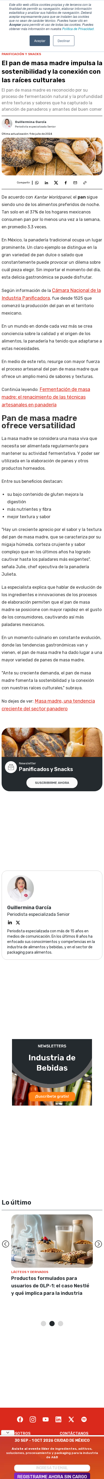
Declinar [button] (64, 40)
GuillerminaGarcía (30, 122)
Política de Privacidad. (78, 28)
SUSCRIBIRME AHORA (52, 783)
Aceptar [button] (39, 40)
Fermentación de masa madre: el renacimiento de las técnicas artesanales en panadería (46, 397)
